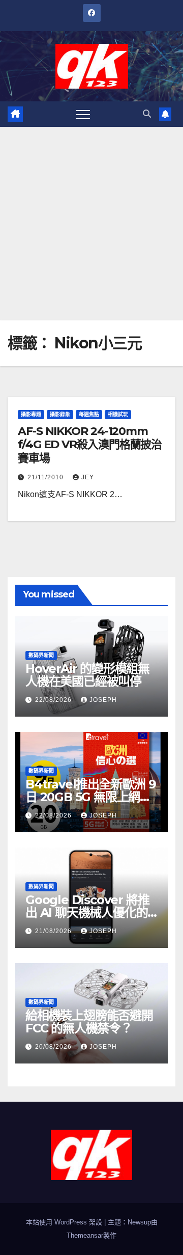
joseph (103, 699)
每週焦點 (89, 414)
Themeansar (85, 1235)
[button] (147, 114)
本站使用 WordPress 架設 (65, 1222)
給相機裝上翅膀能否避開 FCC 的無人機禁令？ (89, 1021)
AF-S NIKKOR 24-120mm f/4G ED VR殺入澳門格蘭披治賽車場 (90, 444)
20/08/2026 (54, 1046)
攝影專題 (31, 414)
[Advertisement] (91, 223)
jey (87, 477)
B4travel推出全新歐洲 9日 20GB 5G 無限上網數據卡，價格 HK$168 (90, 797)
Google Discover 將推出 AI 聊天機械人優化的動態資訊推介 (87, 912)
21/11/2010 (46, 477)
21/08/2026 (54, 931)
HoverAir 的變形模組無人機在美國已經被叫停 (87, 675)
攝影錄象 (60, 414)
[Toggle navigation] (83, 114)
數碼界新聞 (41, 655)
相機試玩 (118, 414)
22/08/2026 (54, 699)
